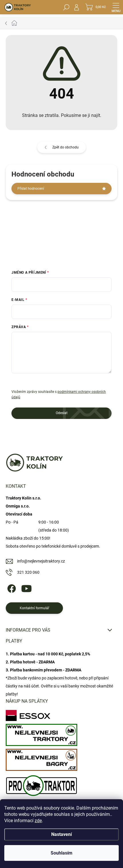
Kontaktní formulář (34, 608)
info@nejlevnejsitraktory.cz (41, 561)
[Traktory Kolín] (41, 733)
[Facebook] (11, 588)
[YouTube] (26, 588)
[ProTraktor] (41, 784)
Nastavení (61, 834)
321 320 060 (28, 572)
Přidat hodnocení (30, 189)
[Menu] (116, 7)
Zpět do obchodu (65, 147)
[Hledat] (66, 7)
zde (38, 820)
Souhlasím (61, 853)
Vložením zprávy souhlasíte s (58, 394)
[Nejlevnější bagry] (41, 758)
